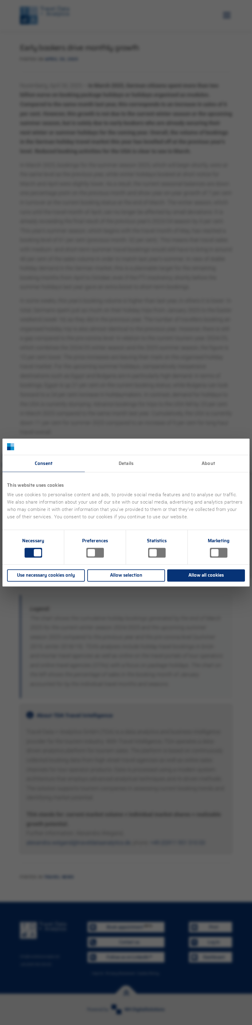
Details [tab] (126, 463)
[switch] (95, 553)
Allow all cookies (206, 575)
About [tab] (208, 463)
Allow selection (126, 575)
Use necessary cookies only (46, 575)
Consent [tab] (44, 463)
